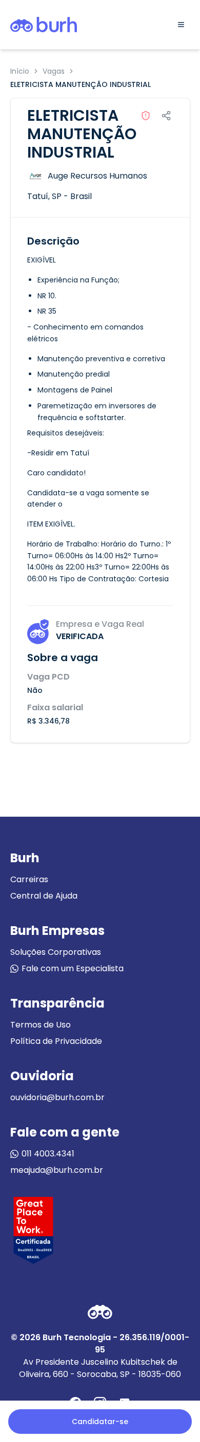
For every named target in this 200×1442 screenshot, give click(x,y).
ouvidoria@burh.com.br (57, 1097)
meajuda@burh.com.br (56, 1170)
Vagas (54, 71)
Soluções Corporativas (55, 952)
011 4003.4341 (48, 1154)
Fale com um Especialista (73, 968)
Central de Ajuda (43, 896)
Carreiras (29, 879)
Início (19, 71)
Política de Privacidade (56, 1041)
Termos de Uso (40, 1025)
